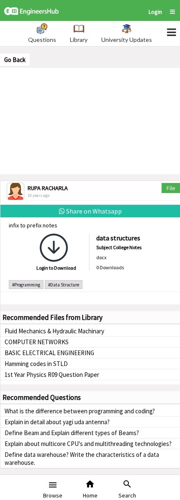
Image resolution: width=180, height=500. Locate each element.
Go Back (15, 60)
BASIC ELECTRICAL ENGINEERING (49, 353)
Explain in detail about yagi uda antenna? (57, 422)
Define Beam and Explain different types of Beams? (72, 433)
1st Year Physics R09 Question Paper (52, 375)
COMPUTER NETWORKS (37, 342)
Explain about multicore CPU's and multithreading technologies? (88, 444)
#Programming (26, 285)
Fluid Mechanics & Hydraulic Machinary (54, 331)
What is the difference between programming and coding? (80, 411)
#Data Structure (63, 285)
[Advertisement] (90, 120)
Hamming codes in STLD (36, 364)
